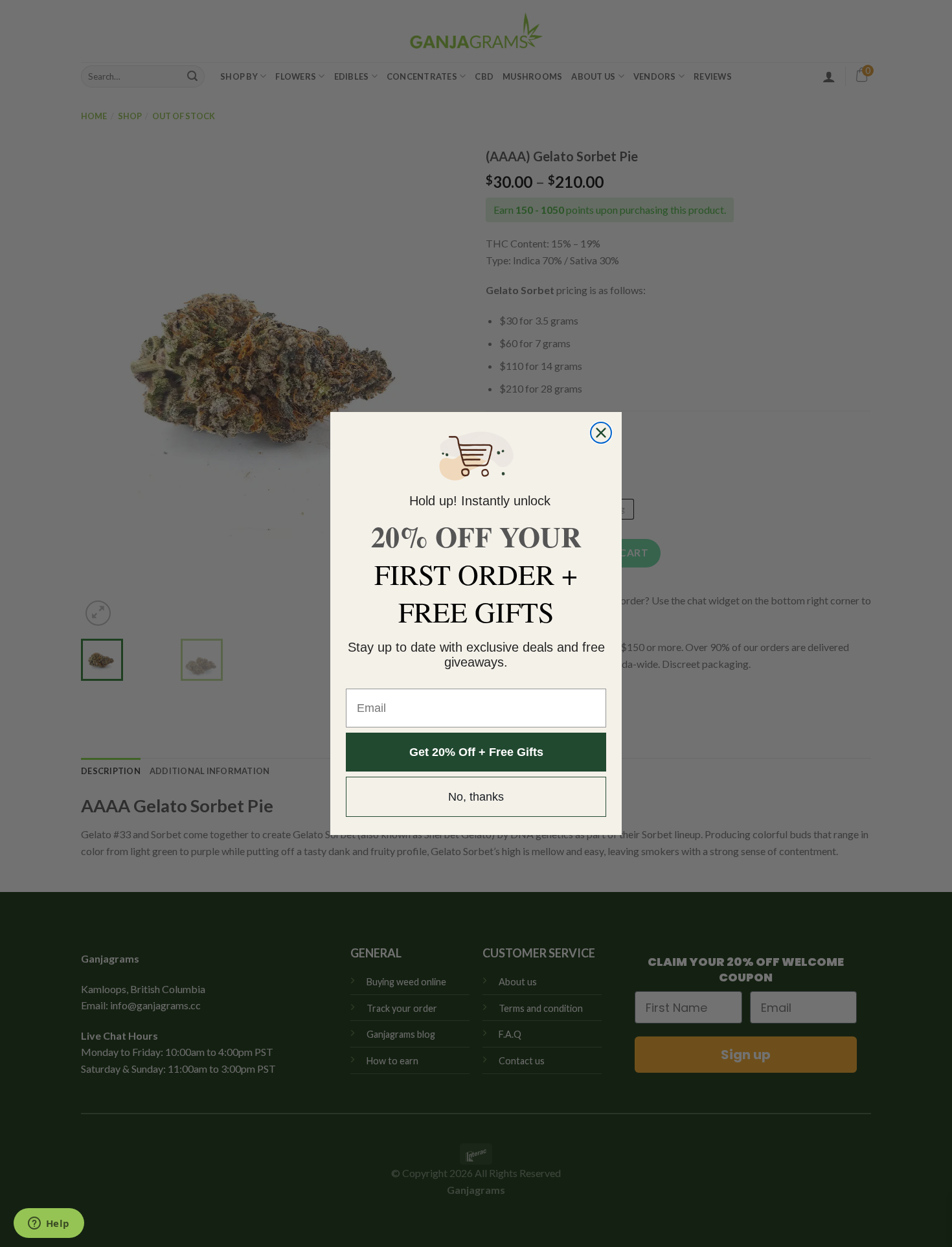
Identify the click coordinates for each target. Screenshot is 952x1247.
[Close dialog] (601, 432)
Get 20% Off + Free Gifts (476, 752)
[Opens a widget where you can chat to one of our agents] (48, 1224)
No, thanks (476, 796)
